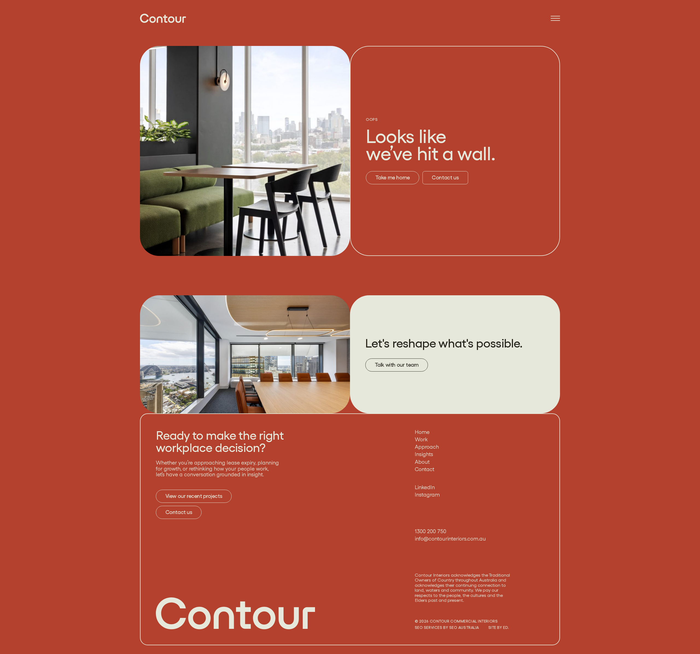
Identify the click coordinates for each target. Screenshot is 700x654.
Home (422, 432)
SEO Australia (464, 627)
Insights (424, 454)
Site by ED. (498, 627)
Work (421, 440)
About (422, 462)
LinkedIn (425, 487)
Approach (427, 447)
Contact (424, 469)
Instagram (427, 495)
